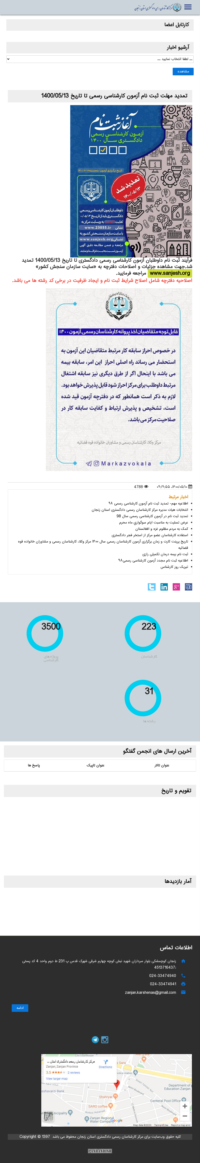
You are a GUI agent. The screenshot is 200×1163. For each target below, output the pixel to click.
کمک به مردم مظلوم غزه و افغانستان (161, 529)
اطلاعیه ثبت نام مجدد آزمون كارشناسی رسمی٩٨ (153, 561)
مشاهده (183, 72)
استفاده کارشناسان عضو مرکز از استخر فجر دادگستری (150, 535)
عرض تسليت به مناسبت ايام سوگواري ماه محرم (153, 523)
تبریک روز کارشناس (174, 567)
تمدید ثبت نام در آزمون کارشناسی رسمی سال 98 (152, 516)
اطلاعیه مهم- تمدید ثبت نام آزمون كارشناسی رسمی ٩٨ (148, 504)
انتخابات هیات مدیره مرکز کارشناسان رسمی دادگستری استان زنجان (140, 510)
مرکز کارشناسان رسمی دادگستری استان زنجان (158, 7)
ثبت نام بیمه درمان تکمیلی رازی (165, 554)
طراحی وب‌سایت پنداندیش (100, 1151)
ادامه (19, 1008)
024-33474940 (162, 976)
